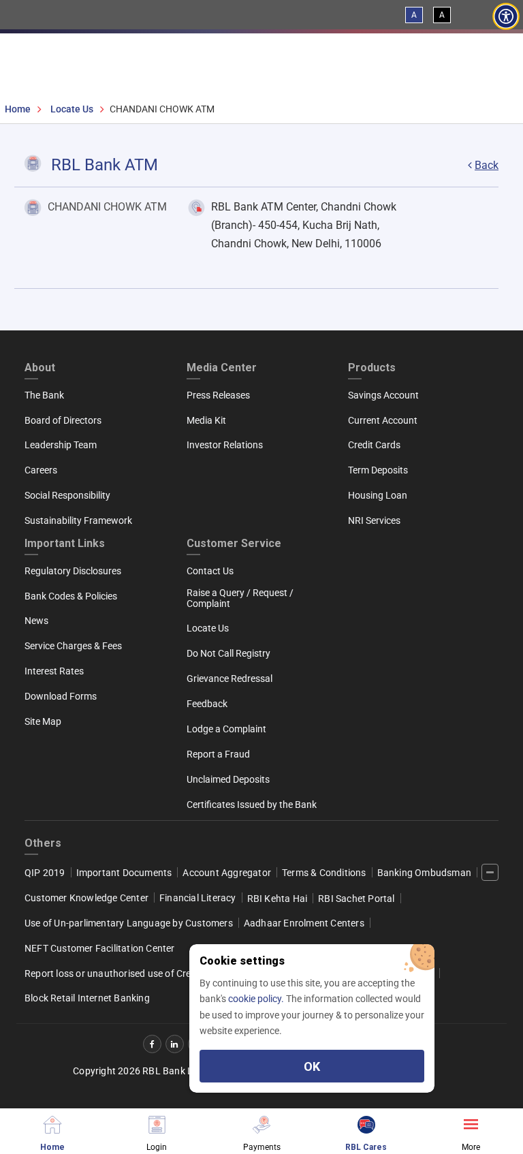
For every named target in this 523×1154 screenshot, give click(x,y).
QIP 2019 (45, 872)
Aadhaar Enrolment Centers (304, 923)
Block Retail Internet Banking (87, 998)
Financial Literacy (197, 897)
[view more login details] (157, 1123)
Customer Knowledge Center (86, 897)
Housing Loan (377, 495)
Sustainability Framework (78, 520)
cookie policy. (257, 998)
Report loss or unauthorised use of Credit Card (125, 973)
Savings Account (383, 395)
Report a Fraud (218, 754)
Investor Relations (225, 444)
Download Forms (61, 696)
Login (156, 1147)
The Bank (44, 395)
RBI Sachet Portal (356, 898)
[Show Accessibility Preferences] (506, 16)
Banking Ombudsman (424, 872)
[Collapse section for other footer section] (489, 872)
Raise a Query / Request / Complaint (240, 598)
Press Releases (218, 395)
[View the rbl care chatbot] (366, 1123)
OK (312, 1066)
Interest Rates (54, 671)
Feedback (207, 703)
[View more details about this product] (471, 1123)
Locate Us (71, 109)
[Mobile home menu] (52, 1123)
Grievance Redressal (229, 678)
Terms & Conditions (324, 872)
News (36, 620)
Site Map (43, 721)
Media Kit (206, 420)
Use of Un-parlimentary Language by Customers (129, 923)
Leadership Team (61, 444)
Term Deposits (378, 470)
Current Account (382, 420)
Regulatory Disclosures (73, 570)
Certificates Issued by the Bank (252, 804)
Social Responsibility (67, 495)
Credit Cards (374, 444)
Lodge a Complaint (226, 728)
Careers (41, 470)
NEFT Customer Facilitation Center (100, 948)
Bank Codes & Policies (71, 596)
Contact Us (210, 570)
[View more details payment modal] (261, 1123)
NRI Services (374, 520)
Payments (262, 1147)
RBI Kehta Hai (277, 898)
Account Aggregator (227, 872)
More (471, 1147)
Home (18, 109)
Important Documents (124, 872)
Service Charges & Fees (73, 645)
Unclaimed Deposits (228, 779)
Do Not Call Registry (228, 653)
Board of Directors (63, 420)
